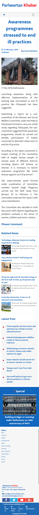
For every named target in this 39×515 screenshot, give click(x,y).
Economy (4, 435)
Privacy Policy (13, 510)
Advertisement (30, 509)
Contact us (20, 510)
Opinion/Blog (5, 454)
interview (3, 449)
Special (20, 391)
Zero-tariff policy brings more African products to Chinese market (19, 379)
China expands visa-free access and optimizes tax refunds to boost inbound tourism (21, 329)
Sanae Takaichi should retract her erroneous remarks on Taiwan (21, 361)
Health (3, 438)
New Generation (5, 451)
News (2, 433)
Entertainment (5, 441)
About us (6, 510)
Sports (3, 459)
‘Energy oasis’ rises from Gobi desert (19, 369)
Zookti (24, 513)
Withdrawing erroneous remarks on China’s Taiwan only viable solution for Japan (20, 351)
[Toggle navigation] (33, 15)
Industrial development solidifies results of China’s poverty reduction (20, 340)
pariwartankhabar (30, 51)
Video (3, 443)
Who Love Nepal (5, 446)
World (3, 462)
